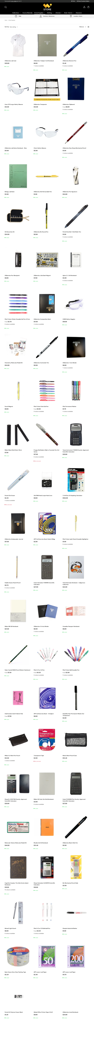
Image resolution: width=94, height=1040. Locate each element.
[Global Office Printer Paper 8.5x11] (47, 996)
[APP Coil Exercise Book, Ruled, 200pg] (47, 523)
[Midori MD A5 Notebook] (18, 611)
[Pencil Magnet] (18, 391)
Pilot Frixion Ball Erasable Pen (71, 670)
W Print (73, 1)
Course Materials (27, 13)
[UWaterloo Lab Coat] (18, 45)
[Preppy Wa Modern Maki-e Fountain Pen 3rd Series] (47, 434)
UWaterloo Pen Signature (70, 191)
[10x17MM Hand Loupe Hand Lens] (47, 480)
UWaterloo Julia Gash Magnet (42, 275)
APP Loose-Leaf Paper (40, 972)
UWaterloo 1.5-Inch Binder (41, 626)
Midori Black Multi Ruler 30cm (13, 450)
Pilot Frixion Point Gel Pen (41, 406)
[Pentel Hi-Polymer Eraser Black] (18, 996)
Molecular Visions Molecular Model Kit (16, 843)
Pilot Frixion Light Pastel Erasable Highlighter (75, 539)
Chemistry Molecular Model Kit (14, 363)
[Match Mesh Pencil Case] (76, 740)
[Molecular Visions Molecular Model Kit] (18, 827)
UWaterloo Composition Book (42, 319)
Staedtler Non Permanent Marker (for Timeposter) (73, 714)
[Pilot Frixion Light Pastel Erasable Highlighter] (76, 523)
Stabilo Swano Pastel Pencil (12, 583)
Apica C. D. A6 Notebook (70, 275)
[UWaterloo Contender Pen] (47, 347)
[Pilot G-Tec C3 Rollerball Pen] (47, 912)
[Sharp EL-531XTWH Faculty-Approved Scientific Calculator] (18, 783)
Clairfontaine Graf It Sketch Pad (14, 713)
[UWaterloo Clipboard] (76, 89)
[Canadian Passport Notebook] (76, 611)
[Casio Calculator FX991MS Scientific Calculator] (47, 567)
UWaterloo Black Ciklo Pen (70, 843)
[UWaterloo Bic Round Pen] (47, 216)
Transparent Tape (39, 755)
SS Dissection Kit (9, 232)
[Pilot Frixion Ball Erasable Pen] (76, 654)
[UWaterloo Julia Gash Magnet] (47, 260)
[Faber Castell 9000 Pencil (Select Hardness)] (18, 654)
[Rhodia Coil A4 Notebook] (47, 827)
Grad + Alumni (68, 13)
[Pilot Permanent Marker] (76, 391)
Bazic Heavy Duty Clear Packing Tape (15, 972)
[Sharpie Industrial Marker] (76, 912)
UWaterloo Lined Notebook (70, 1012)
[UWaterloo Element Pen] (76, 45)
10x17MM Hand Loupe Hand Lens (43, 495)
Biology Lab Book (9, 191)
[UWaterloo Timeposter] (47, 89)
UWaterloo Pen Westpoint (12, 275)
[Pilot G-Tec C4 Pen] (47, 654)
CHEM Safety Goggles (69, 319)
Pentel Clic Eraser (10, 495)
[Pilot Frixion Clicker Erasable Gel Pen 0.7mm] (18, 303)
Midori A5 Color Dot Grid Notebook (44, 799)
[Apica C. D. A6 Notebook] (76, 260)
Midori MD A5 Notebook (11, 626)
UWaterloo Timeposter (40, 104)
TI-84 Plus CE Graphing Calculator (72, 495)
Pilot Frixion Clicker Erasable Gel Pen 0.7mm (17, 319)
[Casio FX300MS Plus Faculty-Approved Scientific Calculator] (76, 783)
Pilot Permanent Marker (69, 406)
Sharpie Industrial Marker (70, 928)
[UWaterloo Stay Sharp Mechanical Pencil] (76, 132)
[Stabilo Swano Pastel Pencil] (18, 567)
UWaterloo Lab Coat (10, 61)
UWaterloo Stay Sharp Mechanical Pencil (74, 148)
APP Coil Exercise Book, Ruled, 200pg (44, 539)
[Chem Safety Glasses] (47, 132)
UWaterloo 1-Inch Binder (70, 363)
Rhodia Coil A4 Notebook (41, 843)
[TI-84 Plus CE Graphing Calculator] (76, 480)
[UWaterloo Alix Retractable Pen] (47, 176)
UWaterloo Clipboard (69, 104)
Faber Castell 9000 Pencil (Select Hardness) (17, 670)
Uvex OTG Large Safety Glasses (14, 104)
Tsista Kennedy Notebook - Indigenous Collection (74, 583)
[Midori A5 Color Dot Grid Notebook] (47, 783)
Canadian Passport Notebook (71, 626)
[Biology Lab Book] (18, 176)
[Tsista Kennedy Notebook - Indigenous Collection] (76, 567)
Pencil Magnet (9, 406)
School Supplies (38, 13)
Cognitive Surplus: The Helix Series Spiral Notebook (16, 884)
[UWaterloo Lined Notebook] (76, 996)
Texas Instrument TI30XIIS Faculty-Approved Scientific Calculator (76, 451)
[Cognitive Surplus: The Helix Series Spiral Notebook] (18, 867)
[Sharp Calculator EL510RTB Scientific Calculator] (47, 867)
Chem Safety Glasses (40, 148)
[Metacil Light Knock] (18, 912)
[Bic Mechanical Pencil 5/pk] (76, 867)
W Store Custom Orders (83, 1)
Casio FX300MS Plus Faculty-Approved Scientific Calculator (74, 800)
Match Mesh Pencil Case (70, 755)
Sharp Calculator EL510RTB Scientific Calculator (44, 884)
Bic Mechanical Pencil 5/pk (70, 883)
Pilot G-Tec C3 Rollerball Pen (42, 928)
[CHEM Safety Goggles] (76, 303)
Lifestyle (58, 13)
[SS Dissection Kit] (18, 216)
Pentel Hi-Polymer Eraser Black (14, 1012)
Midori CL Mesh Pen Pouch (12, 755)
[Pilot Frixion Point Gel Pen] (47, 391)
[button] (88, 7)
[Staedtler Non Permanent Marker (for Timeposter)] (76, 698)
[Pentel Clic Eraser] (18, 480)
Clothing (49, 13)
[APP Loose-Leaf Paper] (47, 956)
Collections (15, 13)
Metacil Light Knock (10, 928)
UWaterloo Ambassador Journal (14, 539)
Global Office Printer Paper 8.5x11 (43, 1012)
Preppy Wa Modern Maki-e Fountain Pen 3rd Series (46, 451)
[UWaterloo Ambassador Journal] (18, 523)
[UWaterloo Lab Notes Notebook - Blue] (18, 132)
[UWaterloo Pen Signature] (76, 176)
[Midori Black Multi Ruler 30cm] (18, 434)
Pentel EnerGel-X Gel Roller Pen (72, 232)
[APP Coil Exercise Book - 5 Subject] (47, 698)
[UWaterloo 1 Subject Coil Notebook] (47, 45)
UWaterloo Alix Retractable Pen (43, 191)
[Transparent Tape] (47, 740)
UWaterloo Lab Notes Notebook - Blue (16, 148)
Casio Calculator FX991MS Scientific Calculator (44, 583)
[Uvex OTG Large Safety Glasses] (18, 89)
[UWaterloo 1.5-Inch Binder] (47, 611)
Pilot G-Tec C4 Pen (39, 670)
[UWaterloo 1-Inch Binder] (76, 347)
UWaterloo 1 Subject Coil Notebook (44, 61)
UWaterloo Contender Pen (41, 363)
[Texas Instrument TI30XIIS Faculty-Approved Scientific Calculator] (76, 434)
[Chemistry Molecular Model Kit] (18, 347)
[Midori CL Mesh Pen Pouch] (18, 740)
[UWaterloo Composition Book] (47, 303)
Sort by (7, 27)
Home (6, 20)
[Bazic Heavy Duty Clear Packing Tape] (18, 956)
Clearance (79, 13)
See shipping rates (24, 1)
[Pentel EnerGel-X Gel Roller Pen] (76, 216)
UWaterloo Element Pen (69, 61)
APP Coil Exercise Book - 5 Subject (44, 713)
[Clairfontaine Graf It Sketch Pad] (18, 698)
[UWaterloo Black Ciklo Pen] (76, 827)
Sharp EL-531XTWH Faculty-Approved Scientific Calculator (16, 800)
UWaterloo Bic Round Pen (41, 232)
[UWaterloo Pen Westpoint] (18, 260)
